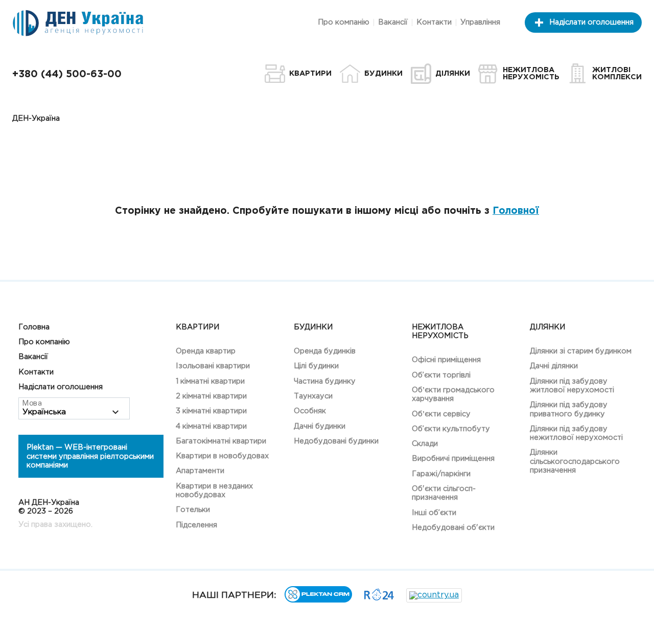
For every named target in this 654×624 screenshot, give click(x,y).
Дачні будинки (319, 426)
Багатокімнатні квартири (221, 441)
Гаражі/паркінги (441, 474)
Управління (480, 22)
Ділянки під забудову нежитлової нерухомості (576, 433)
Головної (516, 211)
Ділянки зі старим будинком (581, 351)
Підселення (196, 525)
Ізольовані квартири (213, 366)
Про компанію (343, 22)
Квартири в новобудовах (222, 456)
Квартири (197, 327)
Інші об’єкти (434, 512)
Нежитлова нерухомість (440, 331)
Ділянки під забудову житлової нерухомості (572, 385)
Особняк (310, 411)
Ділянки (547, 327)
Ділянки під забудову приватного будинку (569, 409)
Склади (425, 443)
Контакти (434, 22)
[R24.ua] (379, 598)
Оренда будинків (325, 351)
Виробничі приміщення (453, 458)
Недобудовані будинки (336, 441)
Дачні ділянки (554, 366)
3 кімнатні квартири (211, 411)
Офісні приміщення (446, 359)
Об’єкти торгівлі (441, 375)
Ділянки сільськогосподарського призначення (575, 461)
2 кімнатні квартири (211, 396)
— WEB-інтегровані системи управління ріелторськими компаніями (90, 456)
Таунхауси (313, 396)
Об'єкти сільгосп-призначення (444, 493)
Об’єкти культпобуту (451, 429)
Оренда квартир (206, 351)
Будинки (313, 327)
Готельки (193, 509)
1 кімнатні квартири (210, 381)
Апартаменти (200, 470)
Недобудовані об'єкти (453, 527)
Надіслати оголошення (591, 22)
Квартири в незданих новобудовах (214, 490)
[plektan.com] (318, 600)
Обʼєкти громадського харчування (453, 394)
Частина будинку (325, 381)
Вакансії (393, 22)
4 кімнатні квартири (211, 426)
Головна (34, 327)
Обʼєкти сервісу (441, 414)
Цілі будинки (316, 366)
